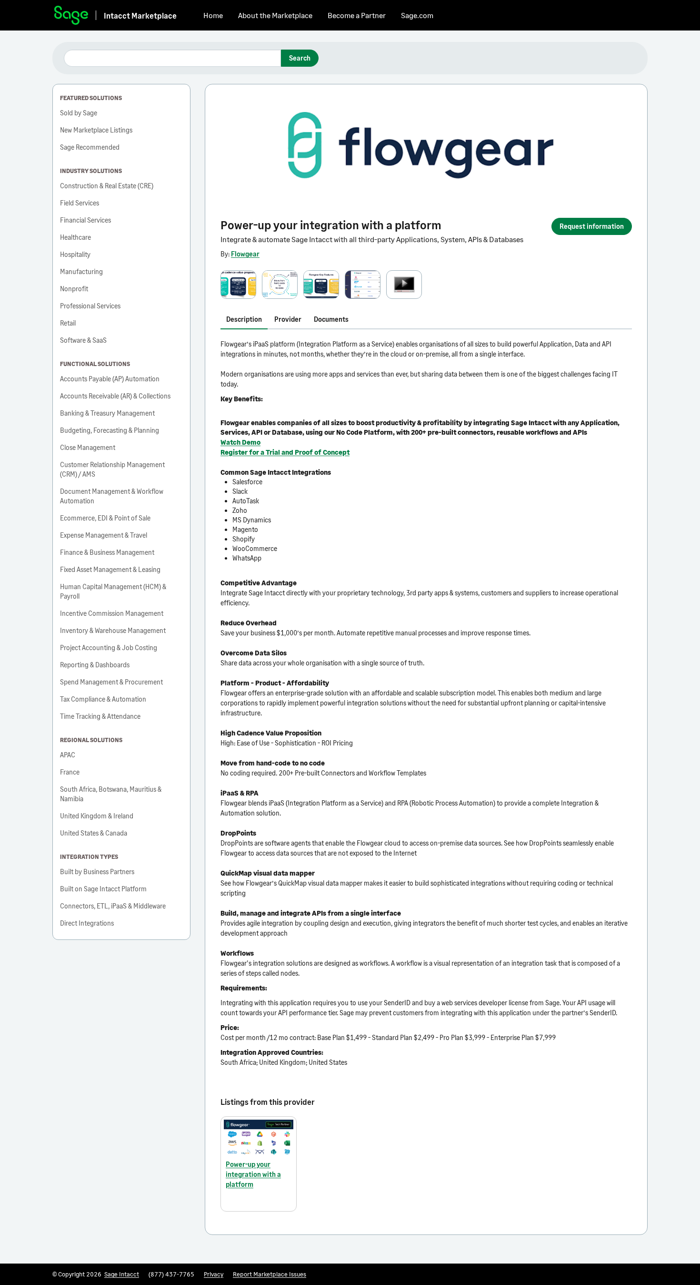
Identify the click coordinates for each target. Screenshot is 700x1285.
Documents (331, 319)
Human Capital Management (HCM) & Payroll (113, 591)
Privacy (213, 1274)
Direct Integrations (87, 923)
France (70, 772)
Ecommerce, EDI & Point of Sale (105, 518)
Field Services (79, 203)
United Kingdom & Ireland (96, 816)
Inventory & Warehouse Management (113, 630)
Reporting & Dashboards (95, 665)
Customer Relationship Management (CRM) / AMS (112, 469)
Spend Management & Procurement (111, 682)
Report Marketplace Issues (269, 1274)
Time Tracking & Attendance (100, 716)
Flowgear (245, 254)
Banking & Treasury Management (107, 413)
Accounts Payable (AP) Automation (110, 379)
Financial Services (85, 220)
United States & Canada (93, 833)
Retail (68, 323)
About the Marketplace (275, 15)
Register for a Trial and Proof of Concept (285, 452)
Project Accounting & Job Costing (108, 647)
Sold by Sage (78, 113)
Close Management (87, 447)
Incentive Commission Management (111, 613)
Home (213, 15)
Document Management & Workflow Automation (111, 496)
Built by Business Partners (97, 871)
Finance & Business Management (107, 552)
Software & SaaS (83, 340)
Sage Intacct (121, 1274)
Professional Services (90, 306)
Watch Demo (240, 442)
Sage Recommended (90, 147)
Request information (592, 226)
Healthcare (75, 237)
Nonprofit (74, 289)
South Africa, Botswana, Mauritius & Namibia (110, 794)
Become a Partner (357, 15)
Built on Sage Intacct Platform (103, 889)
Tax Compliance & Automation (103, 699)
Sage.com (417, 15)
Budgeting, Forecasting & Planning (109, 430)
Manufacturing (81, 271)
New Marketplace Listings (96, 130)
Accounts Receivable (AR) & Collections (115, 396)
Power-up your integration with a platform (253, 1174)
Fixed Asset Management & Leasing (110, 569)
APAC (67, 755)
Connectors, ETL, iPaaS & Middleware (113, 906)
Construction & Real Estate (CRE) (106, 186)
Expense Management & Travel (103, 535)
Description (244, 319)
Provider (287, 319)
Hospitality (75, 254)
